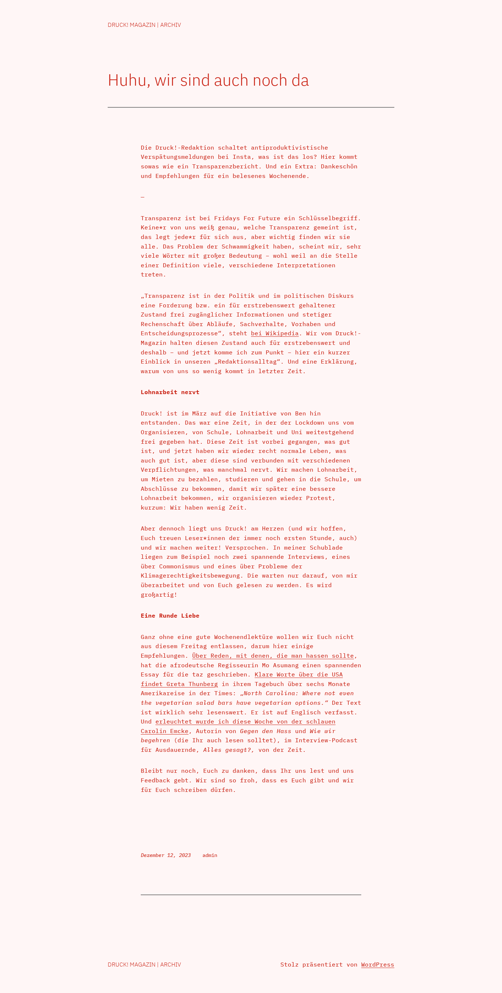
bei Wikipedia (275, 333)
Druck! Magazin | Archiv (144, 24)
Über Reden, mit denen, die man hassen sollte (273, 655)
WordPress (377, 964)
